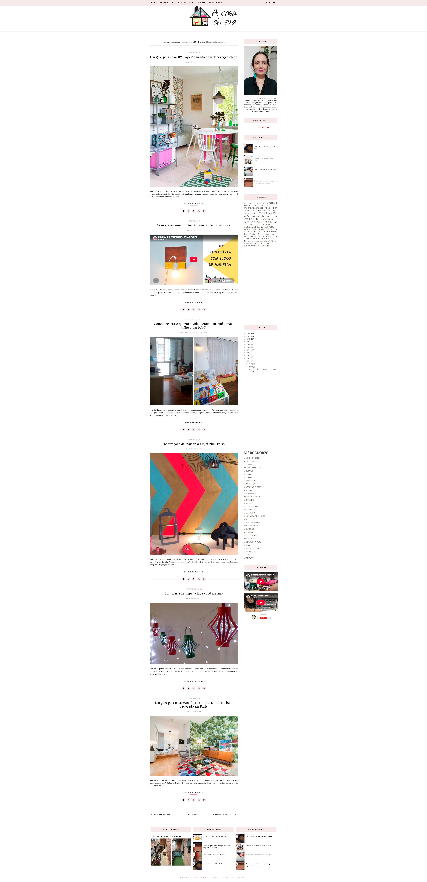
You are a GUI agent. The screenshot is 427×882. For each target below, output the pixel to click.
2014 (249, 333)
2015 (249, 336)
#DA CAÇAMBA (250, 481)
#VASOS (251, 246)
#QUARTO (268, 236)
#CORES (251, 210)
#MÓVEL (261, 231)
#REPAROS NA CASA (255, 241)
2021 (249, 353)
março (251, 364)
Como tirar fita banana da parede (215, 836)
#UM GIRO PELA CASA (253, 548)
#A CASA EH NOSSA (253, 203)
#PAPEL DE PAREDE (252, 523)
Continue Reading (193, 204)
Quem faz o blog (185, 3)
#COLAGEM (266, 205)
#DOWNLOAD (267, 219)
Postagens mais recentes (164, 814)
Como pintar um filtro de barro (214, 855)
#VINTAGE (262, 246)
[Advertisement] (260, 286)
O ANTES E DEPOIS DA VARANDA (166, 836)
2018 (249, 344)
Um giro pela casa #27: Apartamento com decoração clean (194, 57)
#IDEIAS (266, 224)
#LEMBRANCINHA (251, 227)
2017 (249, 342)
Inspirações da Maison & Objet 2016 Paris (194, 444)
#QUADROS (250, 236)
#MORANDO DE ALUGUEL (255, 516)
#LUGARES (269, 227)
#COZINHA (264, 210)
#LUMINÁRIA (250, 229)
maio (251, 367)
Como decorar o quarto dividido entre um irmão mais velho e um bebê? (193, 326)
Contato (201, 3)
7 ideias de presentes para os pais (258, 846)
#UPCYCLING (270, 243)
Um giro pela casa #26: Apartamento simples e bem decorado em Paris (194, 704)
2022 (249, 355)
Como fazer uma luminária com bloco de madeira (194, 225)
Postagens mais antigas (224, 814)
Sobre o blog (166, 3)
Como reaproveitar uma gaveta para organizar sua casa (265, 182)
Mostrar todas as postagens (217, 42)
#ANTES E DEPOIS (194, 319)
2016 (249, 339)
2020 (249, 350)
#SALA (266, 241)
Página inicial (194, 814)
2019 (249, 347)
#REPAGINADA (270, 238)
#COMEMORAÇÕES (193, 589)
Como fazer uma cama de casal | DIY (259, 855)
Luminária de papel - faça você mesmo (194, 593)
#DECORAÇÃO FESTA (262, 216)
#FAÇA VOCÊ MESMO (258, 222)
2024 (249, 361)
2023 (249, 358)
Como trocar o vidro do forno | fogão (217, 864)
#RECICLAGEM (251, 238)
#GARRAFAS (248, 225)
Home (154, 3)
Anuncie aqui (216, 3)
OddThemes (200, 877)
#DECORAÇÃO (194, 53)
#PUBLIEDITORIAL (268, 234)
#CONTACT (272, 208)
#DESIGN (249, 219)
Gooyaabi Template (236, 877)
